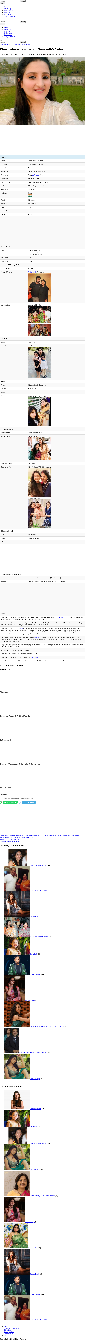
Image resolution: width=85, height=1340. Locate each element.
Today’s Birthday (9, 16)
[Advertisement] (42, 141)
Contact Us (8, 1335)
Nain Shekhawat (63, 836)
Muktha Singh (53, 836)
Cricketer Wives (16, 44)
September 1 (26, 44)
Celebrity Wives (5, 44)
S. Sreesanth (36, 175)
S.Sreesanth (60, 617)
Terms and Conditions (11, 1328)
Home (6, 7)
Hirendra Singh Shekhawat (40, 836)
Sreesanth (19, 628)
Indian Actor (8, 12)
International (8, 14)
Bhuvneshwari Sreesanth (23, 836)
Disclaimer (7, 1330)
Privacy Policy (9, 1332)
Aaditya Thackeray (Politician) (10, 839)
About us (7, 1326)
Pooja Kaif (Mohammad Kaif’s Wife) (12, 841)
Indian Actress (8, 10)
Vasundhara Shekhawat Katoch (22, 837)
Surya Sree (8, 837)
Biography (7, 9)
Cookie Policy (8, 1334)
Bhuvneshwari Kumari (7, 836)
